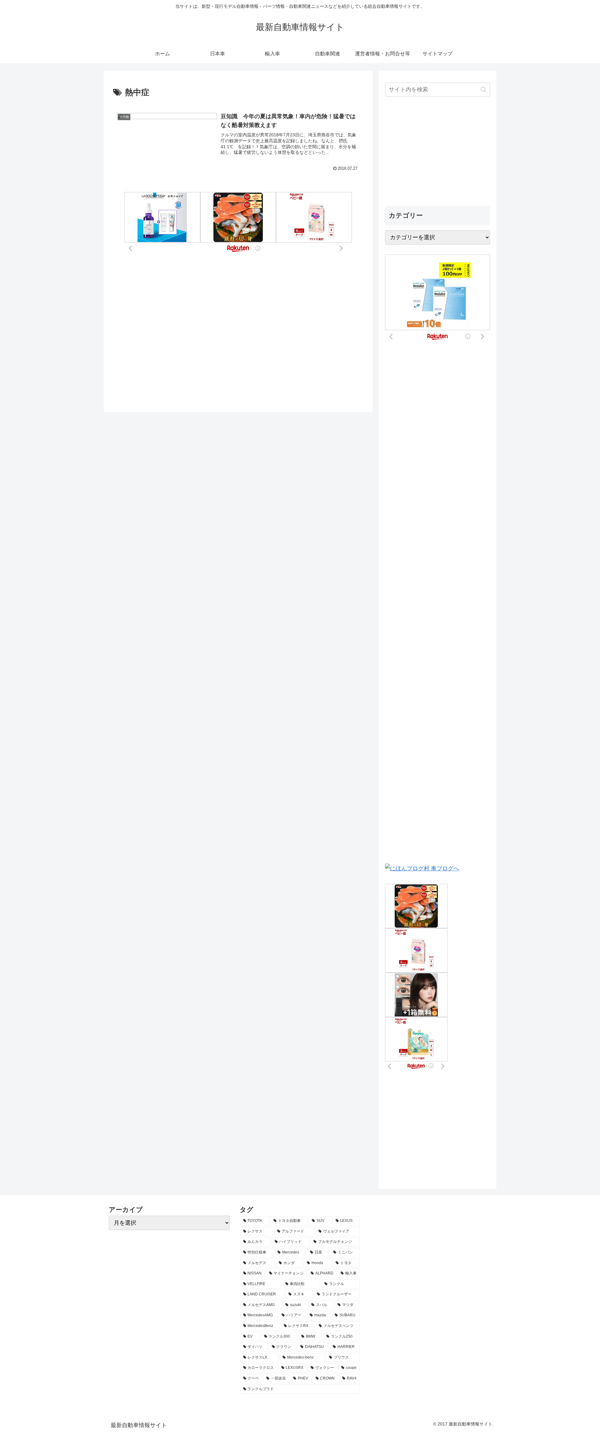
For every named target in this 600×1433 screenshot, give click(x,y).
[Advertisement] (437, 151)
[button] (483, 89)
